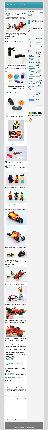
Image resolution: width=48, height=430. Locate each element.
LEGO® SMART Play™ (38, 78)
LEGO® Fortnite (37, 62)
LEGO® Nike (37, 73)
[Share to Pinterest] (19, 377)
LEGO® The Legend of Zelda (39, 85)
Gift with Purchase (38, 44)
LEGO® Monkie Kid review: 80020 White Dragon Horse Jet (31, 66)
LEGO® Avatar (37, 48)
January (30, 87)
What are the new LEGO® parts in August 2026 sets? (36, 23)
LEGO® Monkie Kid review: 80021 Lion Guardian (31, 59)
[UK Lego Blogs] (30, 122)
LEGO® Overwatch (38, 75)
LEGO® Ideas (37, 67)
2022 (29, 45)
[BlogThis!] (17, 377)
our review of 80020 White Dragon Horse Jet (21, 41)
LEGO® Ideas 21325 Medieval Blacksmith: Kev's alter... (32, 58)
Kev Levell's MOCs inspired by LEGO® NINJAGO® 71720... (31, 80)
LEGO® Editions (37, 59)
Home (16, 419)
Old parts (37, 94)
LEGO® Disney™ (37, 56)
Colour (36, 41)
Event (36, 43)
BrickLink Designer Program (39, 38)
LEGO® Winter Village (38, 90)
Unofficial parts (37, 99)
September (30, 49)
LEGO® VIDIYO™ (38, 88)
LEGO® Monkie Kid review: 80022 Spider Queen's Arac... (31, 57)
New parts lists (37, 93)
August (30, 50)
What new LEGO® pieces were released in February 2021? (32, 75)
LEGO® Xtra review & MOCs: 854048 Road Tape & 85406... (32, 78)
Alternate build (37, 36)
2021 (29, 46)
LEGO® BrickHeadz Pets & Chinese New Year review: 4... (32, 72)
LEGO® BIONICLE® (38, 49)
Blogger (33, 427)
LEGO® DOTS (37, 57)
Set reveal (37, 96)
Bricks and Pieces (36, 115)
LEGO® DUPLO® (38, 58)
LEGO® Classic (37, 54)
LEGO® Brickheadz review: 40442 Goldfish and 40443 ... (32, 68)
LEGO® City (37, 53)
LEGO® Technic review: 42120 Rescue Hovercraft (31, 73)
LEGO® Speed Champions (38, 80)
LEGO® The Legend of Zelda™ (39, 86)
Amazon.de (24, 374)
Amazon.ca (14, 374)
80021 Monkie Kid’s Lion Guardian (10, 359)
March (29, 54)
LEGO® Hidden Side (38, 64)
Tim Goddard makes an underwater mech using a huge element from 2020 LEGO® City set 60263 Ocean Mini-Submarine (14, 364)
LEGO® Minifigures (38, 70)
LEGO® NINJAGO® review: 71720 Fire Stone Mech (32, 81)
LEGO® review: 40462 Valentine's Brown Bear (31, 86)
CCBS (36, 40)
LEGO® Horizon (37, 65)
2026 (29, 42)
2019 (29, 89)
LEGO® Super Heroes (38, 83)
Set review (12, 378)
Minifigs (37, 91)
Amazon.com (9, 374)
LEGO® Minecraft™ (38, 69)
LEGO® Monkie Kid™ (9, 378)
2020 (29, 88)
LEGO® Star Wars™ (38, 82)
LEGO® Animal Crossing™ (38, 46)
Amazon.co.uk (18, 374)
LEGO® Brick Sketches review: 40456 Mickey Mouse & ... (31, 70)
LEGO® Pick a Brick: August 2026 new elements (35, 20)
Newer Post (7, 419)
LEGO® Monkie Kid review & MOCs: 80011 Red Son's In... (32, 77)
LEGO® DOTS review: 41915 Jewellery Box (32, 84)
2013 (29, 94)
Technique (37, 98)
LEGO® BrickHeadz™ (38, 51)
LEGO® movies (37, 72)
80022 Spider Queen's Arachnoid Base (10, 358)
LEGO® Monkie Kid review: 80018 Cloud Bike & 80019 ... (32, 63)
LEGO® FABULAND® (38, 61)
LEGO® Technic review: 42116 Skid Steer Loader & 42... (32, 83)
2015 (29, 92)
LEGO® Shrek (37, 77)
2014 (29, 93)
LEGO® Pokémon (38, 76)
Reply (7, 403)
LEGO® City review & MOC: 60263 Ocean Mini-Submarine (31, 64)
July (29, 51)
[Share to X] (18, 377)
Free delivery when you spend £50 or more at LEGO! (12, 372)
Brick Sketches (37, 37)
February (30, 55)
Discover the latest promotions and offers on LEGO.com (13, 373)
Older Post (24, 419)
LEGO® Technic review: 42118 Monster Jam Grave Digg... (32, 61)
